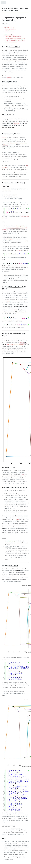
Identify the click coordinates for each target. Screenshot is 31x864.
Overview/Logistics (9, 27)
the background (20, 226)
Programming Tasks (9, 35)
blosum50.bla (13, 143)
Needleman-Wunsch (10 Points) (13, 36)
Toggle (3, 3)
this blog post (9, 239)
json (15, 310)
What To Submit (9, 31)
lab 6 (17, 519)
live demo (19, 250)
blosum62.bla (23, 143)
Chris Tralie (6, 24)
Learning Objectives (11, 29)
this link (9, 77)
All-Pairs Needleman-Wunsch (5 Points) (15, 38)
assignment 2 (11, 541)
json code (16, 123)
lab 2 (23, 474)
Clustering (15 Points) (11, 42)
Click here (4, 137)
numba (8, 301)
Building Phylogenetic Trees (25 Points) (15, 40)
